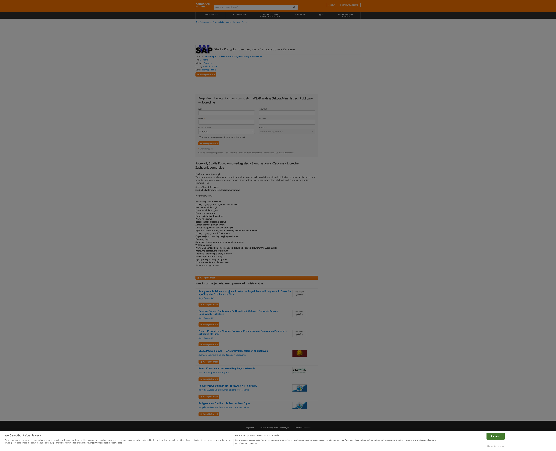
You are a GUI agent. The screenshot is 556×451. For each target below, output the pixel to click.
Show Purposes (495, 446)
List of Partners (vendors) (246, 443)
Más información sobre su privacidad (106, 442)
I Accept (495, 436)
